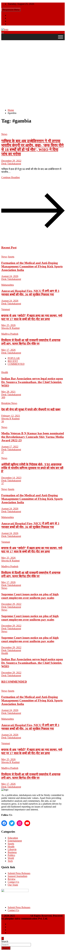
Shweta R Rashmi (10, 328)
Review (12, 879)
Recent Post (8, 247)
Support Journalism (17, 876)
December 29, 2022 (11, 160)
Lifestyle (12, 849)
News (4, 134)
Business (12, 852)
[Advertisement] (33, 73)
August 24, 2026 (9, 276)
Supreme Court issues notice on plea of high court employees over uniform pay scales (30, 596)
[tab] (14, 358)
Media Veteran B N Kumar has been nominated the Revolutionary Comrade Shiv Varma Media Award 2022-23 (32, 437)
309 (3, 397)
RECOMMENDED (14, 681)
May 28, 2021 (8, 391)
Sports (11, 256)
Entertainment (15, 840)
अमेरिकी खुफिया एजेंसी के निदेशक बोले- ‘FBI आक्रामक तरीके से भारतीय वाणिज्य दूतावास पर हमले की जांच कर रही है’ (32, 468)
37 (2, 452)
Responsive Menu (11, 9)
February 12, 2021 (10, 415)
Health (4, 372)
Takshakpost (22, 915)
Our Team (13, 884)
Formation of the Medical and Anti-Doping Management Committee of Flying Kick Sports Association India (32, 266)
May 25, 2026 (8, 325)
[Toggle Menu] (60, 36)
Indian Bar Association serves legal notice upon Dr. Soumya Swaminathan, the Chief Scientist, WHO (32, 382)
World (11, 858)
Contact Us (13, 882)
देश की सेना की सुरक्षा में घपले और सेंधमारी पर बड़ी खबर (30, 409)
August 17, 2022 (9, 446)
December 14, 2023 (11, 477)
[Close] (2, 938)
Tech (10, 861)
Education (13, 837)
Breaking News (9, 403)
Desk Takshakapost (11, 163)
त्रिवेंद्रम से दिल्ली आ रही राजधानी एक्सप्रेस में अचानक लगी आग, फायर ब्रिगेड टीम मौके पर (30, 341)
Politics (11, 855)
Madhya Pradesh (9, 333)
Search (4, 941)
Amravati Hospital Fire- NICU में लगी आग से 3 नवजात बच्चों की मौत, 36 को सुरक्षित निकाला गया (30, 292)
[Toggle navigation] (2, 33)
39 (2, 421)
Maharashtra (7, 284)
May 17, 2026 (8, 349)
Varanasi (5, 309)
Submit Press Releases (19, 873)
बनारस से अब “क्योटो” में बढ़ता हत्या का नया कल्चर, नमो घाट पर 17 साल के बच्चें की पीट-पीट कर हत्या (31, 317)
